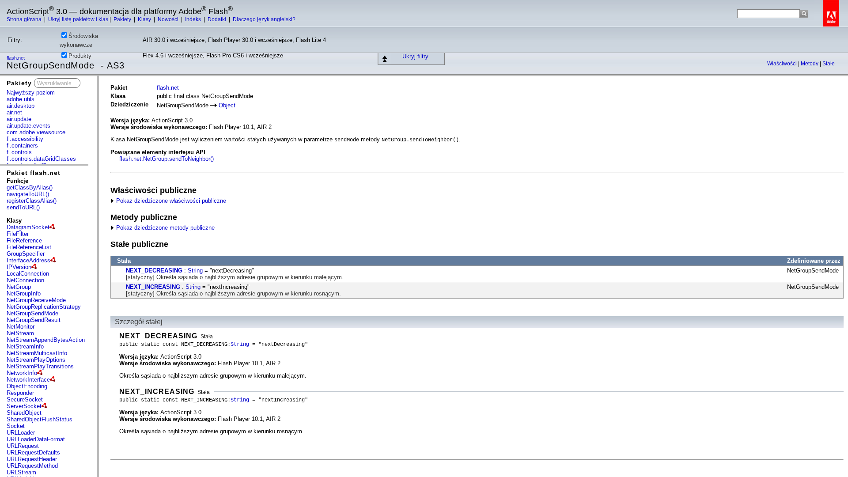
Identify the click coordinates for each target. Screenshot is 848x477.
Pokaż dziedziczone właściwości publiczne (170, 200)
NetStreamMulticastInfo (37, 353)
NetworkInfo (22, 373)
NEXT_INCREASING (153, 287)
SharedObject (24, 412)
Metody (810, 64)
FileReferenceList (29, 247)
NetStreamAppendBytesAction (46, 340)
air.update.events (28, 125)
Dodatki (217, 19)
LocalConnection (28, 273)
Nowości (169, 19)
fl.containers (22, 145)
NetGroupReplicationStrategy (44, 306)
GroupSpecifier (26, 253)
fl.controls (19, 152)
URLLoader (21, 432)
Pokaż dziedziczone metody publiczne (164, 227)
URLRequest (23, 446)
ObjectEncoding (27, 386)
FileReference (24, 240)
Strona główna (25, 19)
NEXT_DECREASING (154, 270)
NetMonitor (20, 326)
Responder (20, 393)
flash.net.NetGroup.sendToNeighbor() (166, 158)
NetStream (20, 333)
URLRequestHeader (32, 459)
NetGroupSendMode (32, 313)
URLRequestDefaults (33, 452)
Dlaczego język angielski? (264, 19)
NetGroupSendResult (34, 320)
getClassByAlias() (30, 187)
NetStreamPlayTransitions (40, 366)
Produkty (79, 56)
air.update (19, 119)
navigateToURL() (28, 194)
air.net (14, 112)
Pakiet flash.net (34, 172)
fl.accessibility (25, 139)
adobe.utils (20, 99)
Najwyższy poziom (31, 92)
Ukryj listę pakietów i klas (78, 19)
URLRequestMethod (32, 465)
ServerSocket (24, 406)
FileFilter (18, 234)
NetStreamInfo (25, 346)
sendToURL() (23, 207)
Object (227, 105)
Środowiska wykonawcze (79, 40)
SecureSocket (25, 399)
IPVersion (19, 267)
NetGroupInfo (24, 293)
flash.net (168, 87)
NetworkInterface (28, 379)
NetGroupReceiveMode (36, 300)
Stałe (828, 64)
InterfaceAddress (28, 260)
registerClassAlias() (32, 200)
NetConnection (25, 280)
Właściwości (782, 64)
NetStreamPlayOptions (36, 359)
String (195, 270)
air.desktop (20, 105)
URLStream (21, 472)
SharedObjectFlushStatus (39, 419)
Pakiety (123, 19)
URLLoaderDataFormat (36, 439)
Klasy (145, 19)
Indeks (193, 19)
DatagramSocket (28, 227)
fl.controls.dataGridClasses (41, 158)
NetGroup (19, 287)
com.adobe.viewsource (36, 132)
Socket (16, 426)
